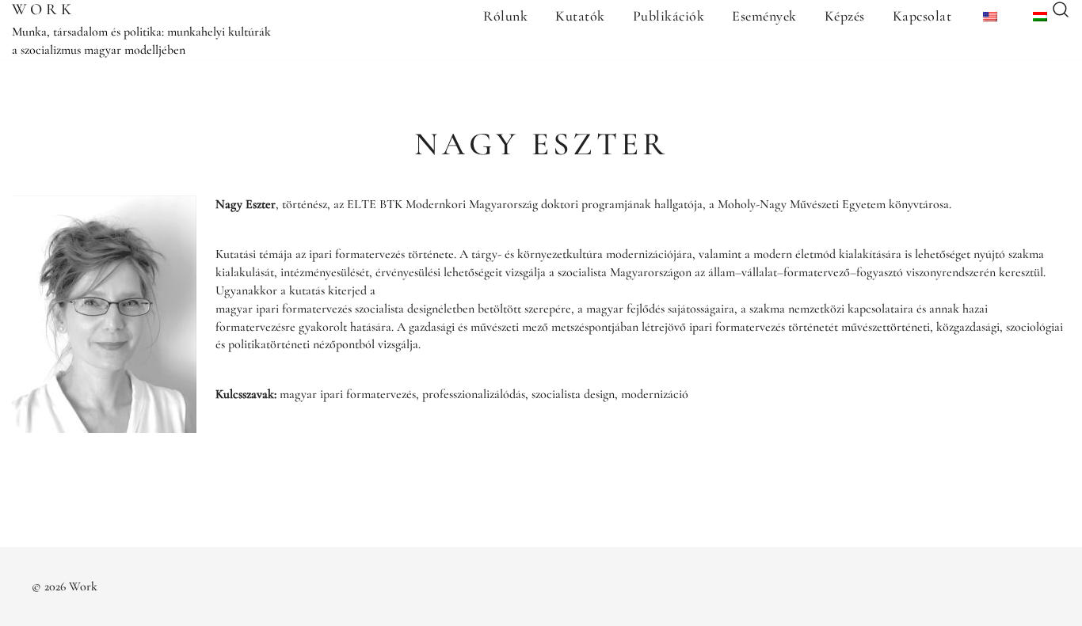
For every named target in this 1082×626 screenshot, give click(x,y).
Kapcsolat (922, 16)
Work (43, 9)
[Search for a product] (1060, 10)
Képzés (845, 16)
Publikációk (669, 16)
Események (764, 16)
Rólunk (505, 16)
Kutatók (580, 16)
